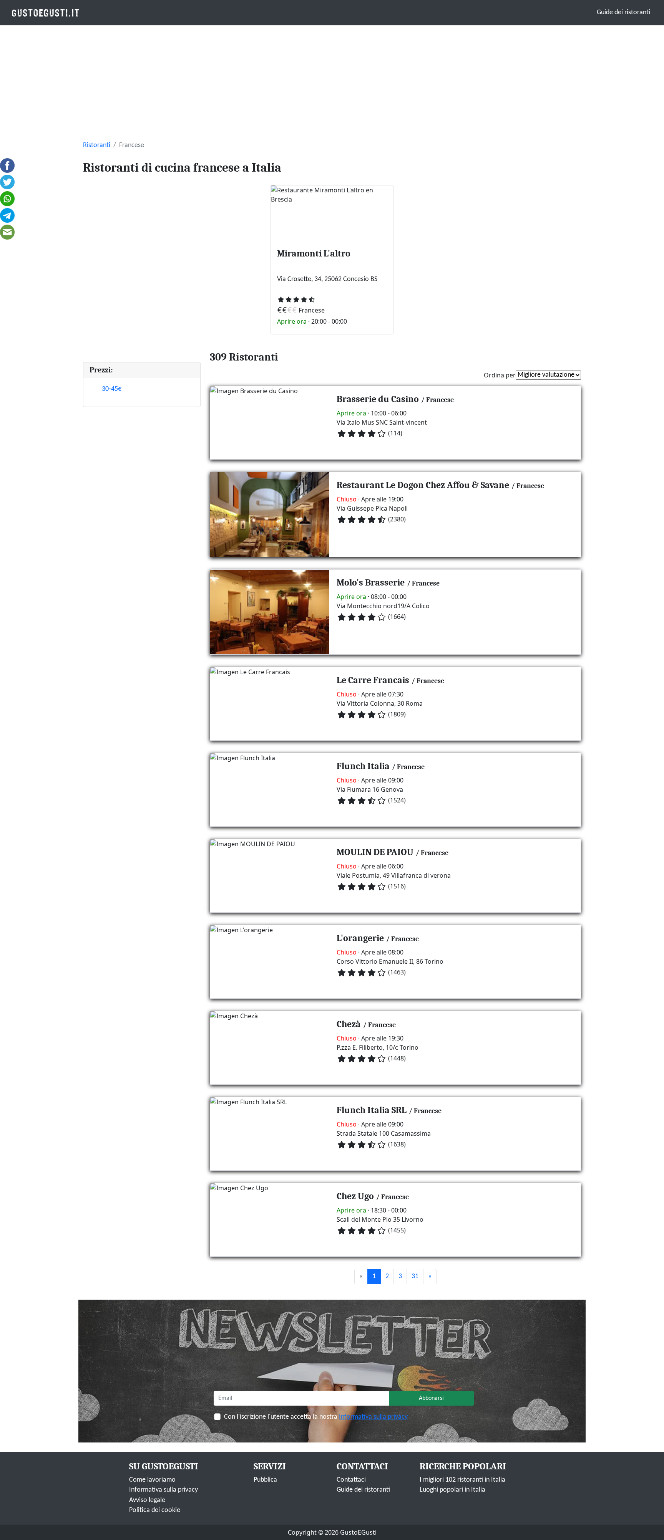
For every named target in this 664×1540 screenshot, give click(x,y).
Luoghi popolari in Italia (452, 1490)
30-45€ (111, 389)
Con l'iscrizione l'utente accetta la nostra (316, 1417)
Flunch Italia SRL (372, 1110)
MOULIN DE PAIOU (375, 852)
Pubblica (265, 1480)
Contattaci (351, 1480)
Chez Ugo (355, 1196)
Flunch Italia (363, 766)
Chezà (349, 1024)
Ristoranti (96, 145)
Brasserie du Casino (378, 399)
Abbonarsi (431, 1398)
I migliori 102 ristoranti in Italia (462, 1480)
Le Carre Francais (373, 680)
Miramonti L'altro (313, 253)
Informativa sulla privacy (373, 1417)
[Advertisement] (332, 83)
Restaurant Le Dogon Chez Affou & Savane (423, 485)
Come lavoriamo (152, 1480)
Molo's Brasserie (371, 582)
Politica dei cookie (154, 1510)
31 (415, 1276)
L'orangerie (360, 938)
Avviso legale (147, 1500)
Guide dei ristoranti (623, 12)
